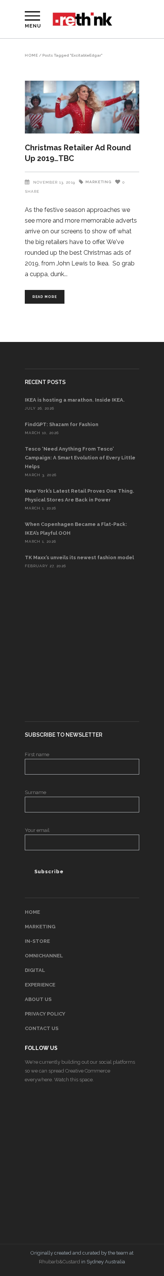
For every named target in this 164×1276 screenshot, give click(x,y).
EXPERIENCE (40, 985)
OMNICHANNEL (44, 956)
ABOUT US (38, 999)
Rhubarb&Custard (59, 1262)
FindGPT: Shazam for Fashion (61, 424)
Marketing (98, 182)
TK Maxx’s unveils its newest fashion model (79, 557)
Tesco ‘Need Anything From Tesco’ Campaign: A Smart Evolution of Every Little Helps (80, 457)
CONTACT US (41, 1028)
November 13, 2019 (54, 182)
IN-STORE (37, 941)
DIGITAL (35, 970)
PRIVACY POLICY (45, 1014)
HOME (32, 912)
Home (31, 55)
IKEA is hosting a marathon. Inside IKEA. (75, 400)
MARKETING (40, 926)
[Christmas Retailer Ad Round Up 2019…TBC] (82, 107)
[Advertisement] (82, 645)
